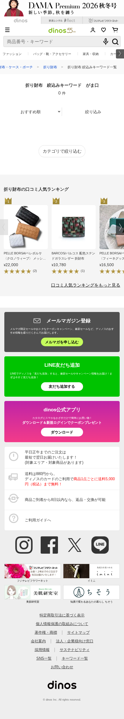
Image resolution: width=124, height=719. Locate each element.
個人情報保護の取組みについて (62, 624)
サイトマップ (78, 632)
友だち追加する (62, 386)
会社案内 (38, 641)
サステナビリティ (75, 650)
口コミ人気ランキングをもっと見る (85, 285)
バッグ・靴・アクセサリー (52, 54)
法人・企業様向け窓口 (74, 641)
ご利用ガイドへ (38, 520)
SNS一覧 (44, 658)
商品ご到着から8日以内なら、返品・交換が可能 (65, 499)
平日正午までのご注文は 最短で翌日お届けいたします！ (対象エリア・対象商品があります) (54, 457)
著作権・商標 (46, 632)
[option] (28, 237)
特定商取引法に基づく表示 (62, 615)
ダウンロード (62, 432)
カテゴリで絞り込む (62, 151)
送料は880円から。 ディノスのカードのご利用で (70, 479)
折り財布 (50, 67)
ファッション (12, 54)
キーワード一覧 (75, 658)
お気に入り (103, 30)
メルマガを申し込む (62, 342)
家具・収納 (91, 54)
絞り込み (93, 111)
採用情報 (42, 650)
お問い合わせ (62, 667)
